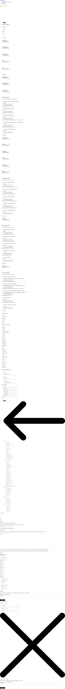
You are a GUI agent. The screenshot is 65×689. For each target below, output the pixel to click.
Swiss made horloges (10, 458)
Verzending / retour (4, 587)
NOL (8, 470)
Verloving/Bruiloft (6, 381)
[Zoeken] (11, 526)
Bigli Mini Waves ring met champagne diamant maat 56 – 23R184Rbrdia (14, 290)
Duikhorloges (9, 457)
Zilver (8, 495)
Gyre (7, 447)
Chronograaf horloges (10, 456)
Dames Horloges (9, 508)
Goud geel (8, 491)
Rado (8, 451)
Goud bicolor (9, 492)
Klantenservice (4, 586)
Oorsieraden (8, 483)
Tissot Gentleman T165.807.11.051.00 (8, 108)
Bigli (7, 461)
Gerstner (8, 490)
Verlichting (8, 503)
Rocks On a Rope (9, 472)
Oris (7, 450)
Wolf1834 (8, 500)
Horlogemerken (7, 441)
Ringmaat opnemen (4, 579)
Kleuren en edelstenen (10, 482)
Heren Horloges (9, 455)
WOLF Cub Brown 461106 (6, 257)
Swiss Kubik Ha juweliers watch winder (9, 229)
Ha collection (9, 465)
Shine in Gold (9, 474)
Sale (4, 504)
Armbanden (8, 477)
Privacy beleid (4, 605)
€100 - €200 (5, 388)
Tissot (8, 453)
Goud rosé (8, 493)
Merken (6, 497)
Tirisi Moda (8, 475)
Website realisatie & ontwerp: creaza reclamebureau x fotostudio (11, 610)
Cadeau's (5, 372)
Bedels (8, 506)
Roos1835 (8, 473)
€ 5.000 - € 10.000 (6, 394)
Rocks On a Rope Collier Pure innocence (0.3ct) (10, 189)
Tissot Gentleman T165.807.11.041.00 (8, 115)
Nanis (8, 469)
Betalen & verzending (5, 581)
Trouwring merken (8, 487)
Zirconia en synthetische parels (11, 486)
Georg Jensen (9, 464)
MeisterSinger (9, 449)
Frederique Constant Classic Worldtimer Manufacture (11, 101)
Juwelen (5, 459)
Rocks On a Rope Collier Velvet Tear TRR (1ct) (9, 203)
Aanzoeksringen (9, 478)
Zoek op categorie (7, 454)
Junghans (8, 448)
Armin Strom (9, 442)
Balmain (8, 443)
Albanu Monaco (9, 460)
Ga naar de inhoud (2, 0)
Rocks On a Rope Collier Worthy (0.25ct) (9, 196)
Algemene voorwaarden (5, 604)
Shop (4, 400)
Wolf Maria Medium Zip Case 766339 (8, 250)
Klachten (3, 582)
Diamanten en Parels (10, 480)
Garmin (8, 446)
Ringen (8, 484)
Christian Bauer (9, 489)
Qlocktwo (8, 499)
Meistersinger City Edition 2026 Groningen (9, 129)
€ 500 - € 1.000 (5, 391)
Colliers (8, 479)
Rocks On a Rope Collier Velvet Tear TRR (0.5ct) (9, 210)
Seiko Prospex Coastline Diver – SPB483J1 (9, 304)
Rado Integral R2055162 (6, 297)
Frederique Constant (10, 445)
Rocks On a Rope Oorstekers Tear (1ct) (8, 182)
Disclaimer (3, 606)
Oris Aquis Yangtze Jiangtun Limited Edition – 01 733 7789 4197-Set (13, 122)
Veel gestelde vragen (5, 578)
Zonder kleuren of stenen (10, 485)
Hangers (8, 481)
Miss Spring (8, 468)
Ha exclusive (9, 466)
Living (4, 496)
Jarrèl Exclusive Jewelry (10, 467)
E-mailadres (2, 595)
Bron (7, 463)
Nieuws (3, 512)
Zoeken (1, 526)
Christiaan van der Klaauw (11, 444)
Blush (8, 462)
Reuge (8, 498)
